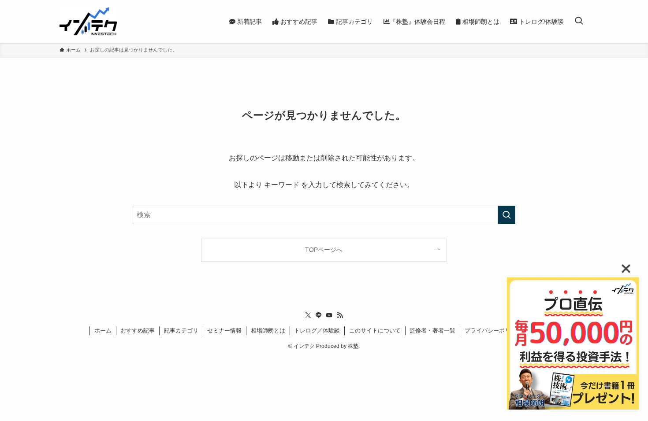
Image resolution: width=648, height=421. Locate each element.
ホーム (103, 330)
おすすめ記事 (137, 330)
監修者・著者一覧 (432, 330)
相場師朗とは (268, 330)
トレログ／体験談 (317, 330)
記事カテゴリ (181, 330)
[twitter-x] (308, 315)
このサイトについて (375, 330)
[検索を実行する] (506, 215)
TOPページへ (324, 249)
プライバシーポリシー (493, 330)
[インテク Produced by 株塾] (88, 21)
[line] (319, 315)
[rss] (340, 315)
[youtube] (329, 315)
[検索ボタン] (578, 21)
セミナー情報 (224, 330)
